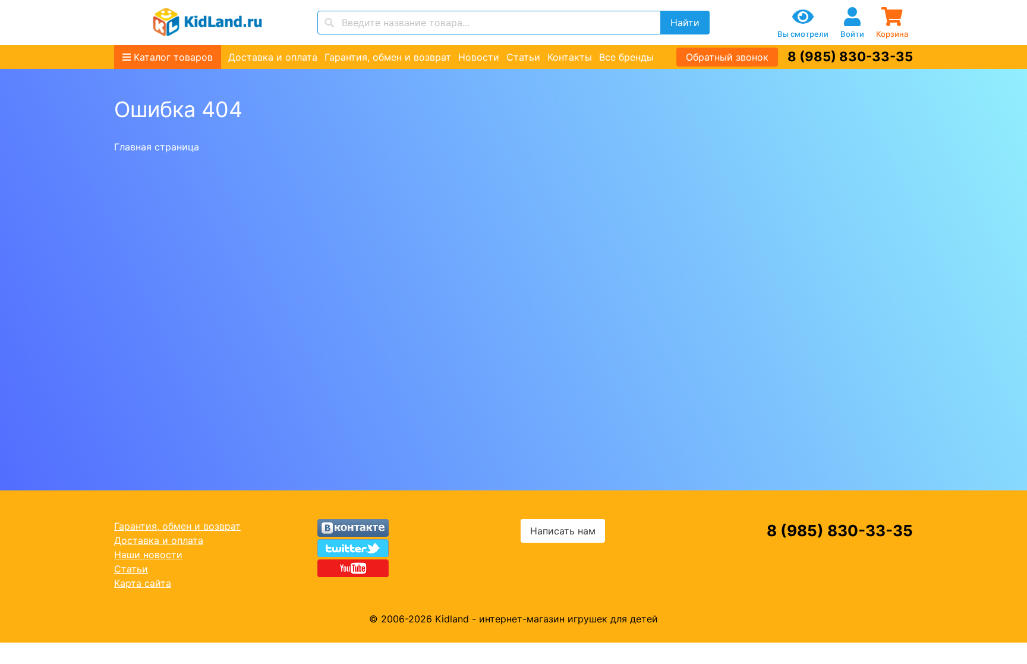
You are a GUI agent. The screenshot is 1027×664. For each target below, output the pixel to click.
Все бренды (626, 57)
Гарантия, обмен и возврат (388, 57)
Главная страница (156, 147)
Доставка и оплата (272, 57)
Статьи (523, 57)
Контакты (569, 57)
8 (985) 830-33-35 (850, 56)
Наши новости (148, 555)
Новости (478, 57)
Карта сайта (142, 583)
